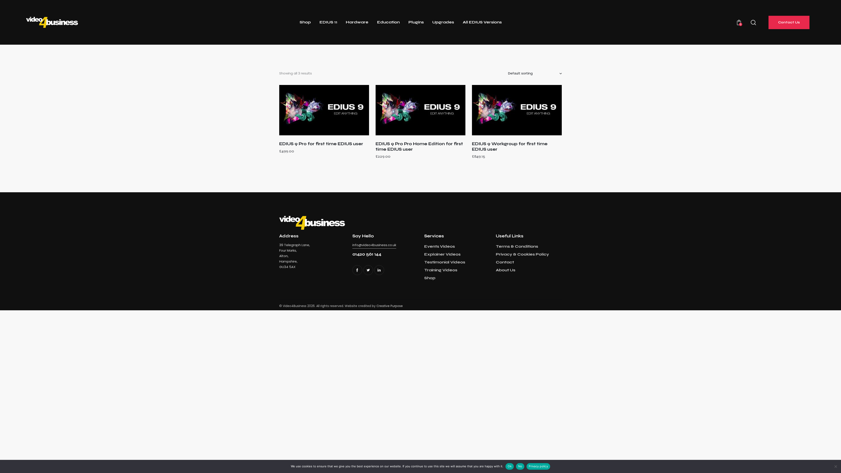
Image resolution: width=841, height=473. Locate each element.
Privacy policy (538, 466)
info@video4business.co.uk (374, 245)
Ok (510, 466)
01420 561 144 (366, 254)
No (520, 466)
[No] (835, 466)
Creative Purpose (389, 306)
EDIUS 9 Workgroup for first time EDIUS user (510, 146)
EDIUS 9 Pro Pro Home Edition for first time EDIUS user (419, 146)
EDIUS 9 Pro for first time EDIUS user (321, 143)
